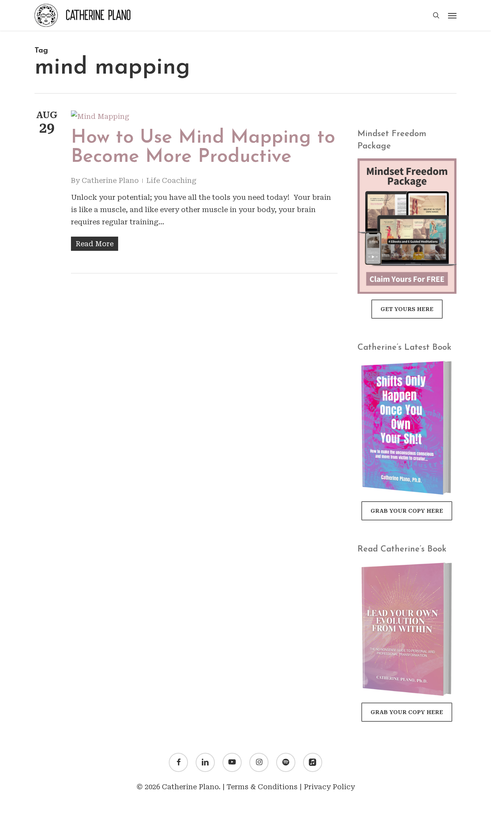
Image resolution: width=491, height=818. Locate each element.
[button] (452, 15)
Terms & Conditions (262, 787)
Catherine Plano (110, 180)
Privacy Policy (329, 787)
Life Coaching (171, 180)
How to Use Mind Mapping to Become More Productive (203, 147)
